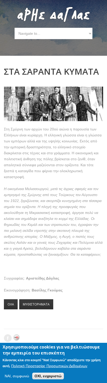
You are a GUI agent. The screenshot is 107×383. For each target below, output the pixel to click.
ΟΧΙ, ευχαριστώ (48, 376)
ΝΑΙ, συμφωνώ (17, 376)
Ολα (11, 304)
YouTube (17, 338)
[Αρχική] (53, 9)
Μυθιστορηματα (36, 304)
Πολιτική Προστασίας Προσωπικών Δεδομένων (49, 366)
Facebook (8, 338)
